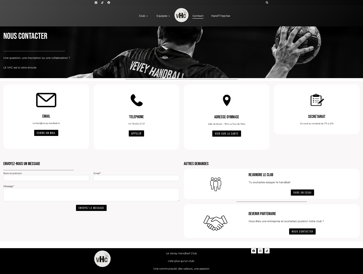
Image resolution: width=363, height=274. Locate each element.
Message (8, 186)
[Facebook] (108, 2)
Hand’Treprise (220, 15)
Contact (198, 15)
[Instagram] (96, 2)
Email (97, 173)
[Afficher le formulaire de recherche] (267, 2)
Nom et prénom (12, 173)
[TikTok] (102, 2)
